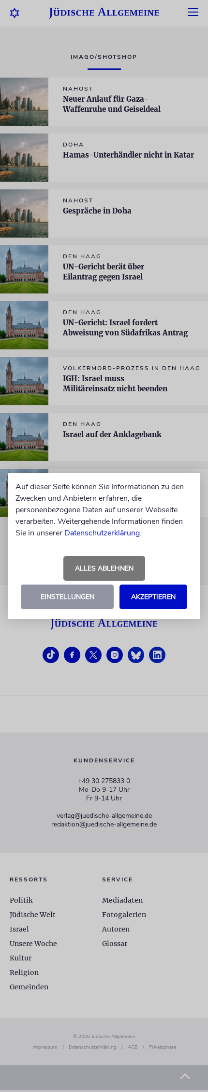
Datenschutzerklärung (102, 533)
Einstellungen (67, 596)
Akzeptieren (153, 596)
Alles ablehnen (104, 568)
